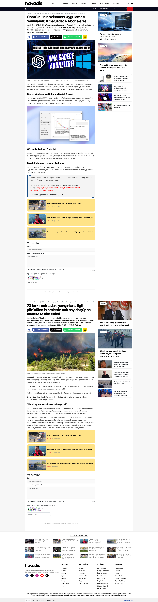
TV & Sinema (83, 583)
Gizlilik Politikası (120, 578)
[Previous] (128, 9)
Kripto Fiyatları (102, 581)
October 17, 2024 (56, 194)
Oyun (63, 586)
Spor (63, 576)
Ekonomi (82, 571)
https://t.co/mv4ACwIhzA (47, 188)
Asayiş (63, 573)
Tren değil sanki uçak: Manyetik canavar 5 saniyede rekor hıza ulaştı (113, 67)
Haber (63, 571)
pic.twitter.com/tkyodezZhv (41, 190)
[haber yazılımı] (128, 600)
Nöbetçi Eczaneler (103, 586)
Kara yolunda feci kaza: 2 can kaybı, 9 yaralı (122, 383)
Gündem (36, 302)
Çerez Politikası (120, 581)
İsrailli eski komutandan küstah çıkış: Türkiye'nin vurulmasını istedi (121, 364)
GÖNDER (92, 270)
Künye (117, 573)
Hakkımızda (119, 568)
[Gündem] (115, 310)
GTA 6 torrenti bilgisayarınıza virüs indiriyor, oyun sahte (120, 88)
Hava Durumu (101, 588)
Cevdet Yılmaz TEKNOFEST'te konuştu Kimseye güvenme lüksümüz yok (50, 9)
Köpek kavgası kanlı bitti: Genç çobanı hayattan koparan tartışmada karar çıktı (113, 354)
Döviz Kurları (101, 576)
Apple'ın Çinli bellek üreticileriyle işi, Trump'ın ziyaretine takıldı (122, 97)
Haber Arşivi (119, 583)
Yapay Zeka (83, 576)
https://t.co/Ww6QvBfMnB (69, 188)
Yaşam (81, 581)
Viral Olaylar (65, 583)
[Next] (131, 9)
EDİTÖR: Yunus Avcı (50, 373)
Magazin (64, 578)
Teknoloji (36, 13)
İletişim (117, 571)
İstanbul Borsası (102, 573)
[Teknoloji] (115, 22)
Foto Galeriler (102, 568)
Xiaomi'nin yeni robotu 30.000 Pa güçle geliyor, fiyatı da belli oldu (121, 78)
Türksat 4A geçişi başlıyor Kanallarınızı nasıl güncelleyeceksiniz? (111, 36)
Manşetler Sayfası (103, 571)
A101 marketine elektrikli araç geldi (122, 106)
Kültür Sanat (83, 578)
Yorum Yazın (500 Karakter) (35, 253)
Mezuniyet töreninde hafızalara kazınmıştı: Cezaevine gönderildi (120, 393)
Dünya (63, 581)
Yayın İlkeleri (119, 576)
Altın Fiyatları (101, 578)
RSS (28, 600)
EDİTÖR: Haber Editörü (49, 80)
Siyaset (81, 568)
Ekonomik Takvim (103, 583)
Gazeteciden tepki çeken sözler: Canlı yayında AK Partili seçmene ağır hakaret (121, 374)
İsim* (29, 246)
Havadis (29, 13)
